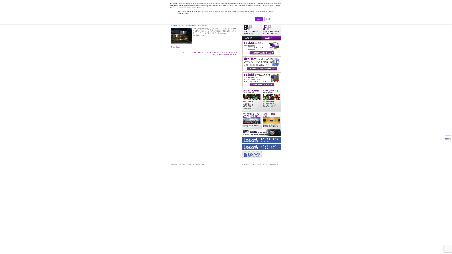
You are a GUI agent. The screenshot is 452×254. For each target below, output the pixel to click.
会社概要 (174, 164)
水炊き (232, 54)
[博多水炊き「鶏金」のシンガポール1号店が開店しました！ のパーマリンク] (181, 43)
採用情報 (183, 164)
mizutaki (224, 52)
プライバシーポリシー (196, 164)
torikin (214, 54)
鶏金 (236, 54)
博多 (227, 54)
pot (229, 52)
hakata (219, 52)
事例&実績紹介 (191, 25)
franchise (213, 52)
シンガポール (221, 54)
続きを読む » (175, 47)
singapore (234, 52)
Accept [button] (259, 19)
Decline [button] (268, 19)
